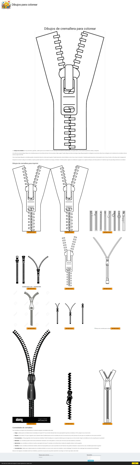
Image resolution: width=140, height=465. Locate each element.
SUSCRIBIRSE (90, 460)
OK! (135, 463)
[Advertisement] (70, 17)
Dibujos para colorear (24, 4)
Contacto (40, 457)
